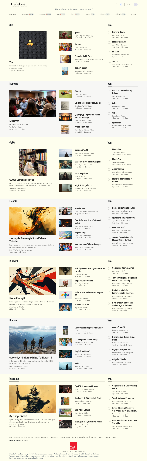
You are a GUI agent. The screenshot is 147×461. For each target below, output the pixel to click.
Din (91, 401)
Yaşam (85, 47)
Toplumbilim (20, 425)
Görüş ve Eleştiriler (127, 353)
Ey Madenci (116, 123)
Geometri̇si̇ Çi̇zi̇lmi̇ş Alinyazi (123, 268)
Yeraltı (123, 152)
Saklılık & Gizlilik (72, 437)
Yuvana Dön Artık (81, 150)
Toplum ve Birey (88, 247)
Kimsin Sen (116, 149)
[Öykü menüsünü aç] (81, 14)
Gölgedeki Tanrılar (119, 359)
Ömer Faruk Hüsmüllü (81, 188)
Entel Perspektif (118, 227)
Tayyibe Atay (78, 36)
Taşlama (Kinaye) (88, 36)
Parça (129, 362)
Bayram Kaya (78, 298)
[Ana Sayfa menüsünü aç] (17, 14)
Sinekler (78, 91)
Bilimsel (13, 261)
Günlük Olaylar (88, 226)
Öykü (12, 142)
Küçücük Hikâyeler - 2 (83, 185)
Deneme (13, 83)
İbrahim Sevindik (117, 126)
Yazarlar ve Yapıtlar (27, 250)
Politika (86, 284)
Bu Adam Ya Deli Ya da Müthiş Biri (88, 162)
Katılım (30, 437)
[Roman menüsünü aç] (95, 14)
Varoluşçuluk (23, 188)
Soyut (122, 35)
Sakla (114, 103)
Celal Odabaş (116, 231)
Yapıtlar (89, 120)
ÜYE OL (128, 4)
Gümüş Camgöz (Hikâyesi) (22, 179)
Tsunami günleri (81, 68)
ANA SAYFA (12, 14)
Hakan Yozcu (79, 177)
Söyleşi (86, 413)
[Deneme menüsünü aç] (52, 14)
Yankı (77, 363)
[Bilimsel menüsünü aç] (126, 14)
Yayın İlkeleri (83, 437)
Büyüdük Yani (80, 208)
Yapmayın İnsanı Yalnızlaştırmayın (87, 244)
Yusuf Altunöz (116, 55)
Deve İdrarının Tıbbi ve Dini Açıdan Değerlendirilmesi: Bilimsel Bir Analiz (122, 305)
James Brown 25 (118, 327)
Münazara (14, 120)
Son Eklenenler (14, 437)
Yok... (12, 62)
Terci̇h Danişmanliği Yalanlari (123, 398)
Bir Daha (115, 51)
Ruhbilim (21, 307)
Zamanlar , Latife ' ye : (83, 56)
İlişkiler (85, 94)
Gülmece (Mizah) (89, 130)
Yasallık (62, 437)
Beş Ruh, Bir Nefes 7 (82, 351)
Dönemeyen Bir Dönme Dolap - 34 (88, 339)
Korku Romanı (87, 354)
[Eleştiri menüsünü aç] (111, 14)
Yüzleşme (20, 127)
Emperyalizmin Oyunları (84, 281)
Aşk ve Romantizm (97, 59)
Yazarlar (24, 437)
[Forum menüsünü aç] (137, 14)
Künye (114, 437)
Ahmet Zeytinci (79, 130)
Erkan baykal (13, 68)
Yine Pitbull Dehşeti (82, 410)
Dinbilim (129, 283)
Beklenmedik (92, 188)
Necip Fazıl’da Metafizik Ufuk (123, 208)
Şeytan (77, 32)
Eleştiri (13, 201)
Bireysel (20, 68)
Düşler (123, 96)
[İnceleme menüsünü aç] (34, 14)
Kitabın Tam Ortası (82, 127)
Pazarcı (78, 44)
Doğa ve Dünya (127, 126)
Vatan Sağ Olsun (81, 173)
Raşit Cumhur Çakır (80, 71)
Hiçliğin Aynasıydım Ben (121, 349)
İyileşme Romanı (87, 331)
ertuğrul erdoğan (117, 184)
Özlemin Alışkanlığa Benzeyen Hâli (88, 103)
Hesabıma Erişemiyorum (49, 437)
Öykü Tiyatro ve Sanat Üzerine (86, 386)
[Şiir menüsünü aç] (66, 14)
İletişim (37, 437)
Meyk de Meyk (80, 232)
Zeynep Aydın (116, 152)
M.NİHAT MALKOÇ (80, 120)
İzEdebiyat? (93, 437)
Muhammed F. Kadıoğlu (119, 283)
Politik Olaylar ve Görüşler (90, 211)
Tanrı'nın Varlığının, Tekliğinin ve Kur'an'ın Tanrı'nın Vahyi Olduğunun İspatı (124, 280)
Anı (84, 177)
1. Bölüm (25, 366)
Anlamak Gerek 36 (82, 304)
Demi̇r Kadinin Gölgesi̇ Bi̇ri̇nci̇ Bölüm (89, 328)
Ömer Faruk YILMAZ (80, 106)
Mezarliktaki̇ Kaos (119, 42)
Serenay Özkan (13, 188)
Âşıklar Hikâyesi (118, 169)
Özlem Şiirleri (125, 55)
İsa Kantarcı (78, 331)
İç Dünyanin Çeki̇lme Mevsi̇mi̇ (123, 218)
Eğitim (129, 401)
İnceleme (14, 378)
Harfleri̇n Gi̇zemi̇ (118, 32)
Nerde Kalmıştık (17, 298)
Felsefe (85, 298)
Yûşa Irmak (78, 274)
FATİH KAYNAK (116, 353)
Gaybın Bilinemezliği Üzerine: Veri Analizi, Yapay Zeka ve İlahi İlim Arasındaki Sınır (124, 411)
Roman (13, 320)
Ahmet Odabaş (13, 307)
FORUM (133, 14)
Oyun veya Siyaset (18, 416)
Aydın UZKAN (116, 35)
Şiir (11, 25)
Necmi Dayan (116, 106)
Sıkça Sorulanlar (104, 437)
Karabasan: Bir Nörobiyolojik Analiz (88, 398)
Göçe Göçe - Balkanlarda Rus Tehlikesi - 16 (30, 357)
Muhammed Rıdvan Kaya (119, 296)
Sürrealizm (90, 71)
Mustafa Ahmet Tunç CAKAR (83, 59)
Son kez (115, 61)
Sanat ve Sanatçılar (89, 389)
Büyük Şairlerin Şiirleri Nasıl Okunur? (89, 422)
